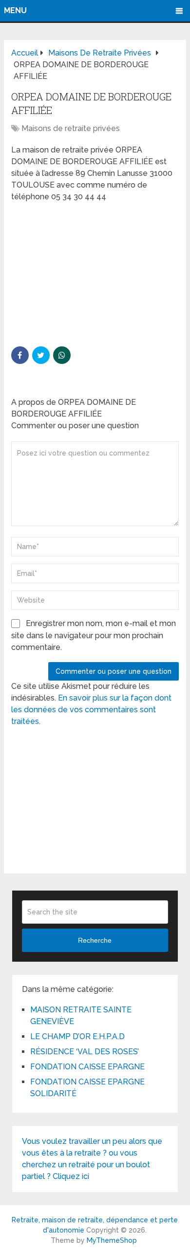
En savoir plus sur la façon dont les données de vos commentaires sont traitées (91, 709)
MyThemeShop (112, 1240)
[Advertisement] (84, 273)
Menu (15, 10)
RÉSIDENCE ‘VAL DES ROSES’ (84, 1051)
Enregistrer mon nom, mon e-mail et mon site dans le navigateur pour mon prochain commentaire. (93, 635)
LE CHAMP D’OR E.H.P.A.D (77, 1036)
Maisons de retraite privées (70, 128)
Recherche (95, 940)
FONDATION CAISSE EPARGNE (87, 1066)
